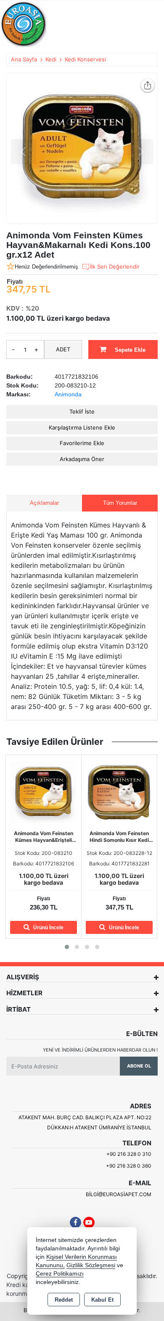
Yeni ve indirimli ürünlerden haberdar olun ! (100, 1050)
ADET (63, 349)
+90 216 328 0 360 (128, 1166)
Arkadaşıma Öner (82, 459)
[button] (67, 947)
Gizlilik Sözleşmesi (90, 1265)
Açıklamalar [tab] (44, 503)
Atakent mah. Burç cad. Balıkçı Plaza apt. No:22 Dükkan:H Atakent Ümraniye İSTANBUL (85, 1122)
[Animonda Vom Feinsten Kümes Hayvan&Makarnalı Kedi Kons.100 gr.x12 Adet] (82, 148)
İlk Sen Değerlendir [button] (115, 266)
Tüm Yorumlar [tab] (120, 503)
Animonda (68, 394)
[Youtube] (89, 1222)
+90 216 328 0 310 (128, 1154)
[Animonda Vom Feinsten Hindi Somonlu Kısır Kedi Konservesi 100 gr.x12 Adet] (43, 792)
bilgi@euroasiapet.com (118, 1194)
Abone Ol (139, 1066)
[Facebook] (75, 1222)
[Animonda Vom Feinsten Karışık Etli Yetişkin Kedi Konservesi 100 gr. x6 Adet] (119, 792)
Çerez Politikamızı (60, 1274)
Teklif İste (82, 411)
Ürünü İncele (47, 928)
